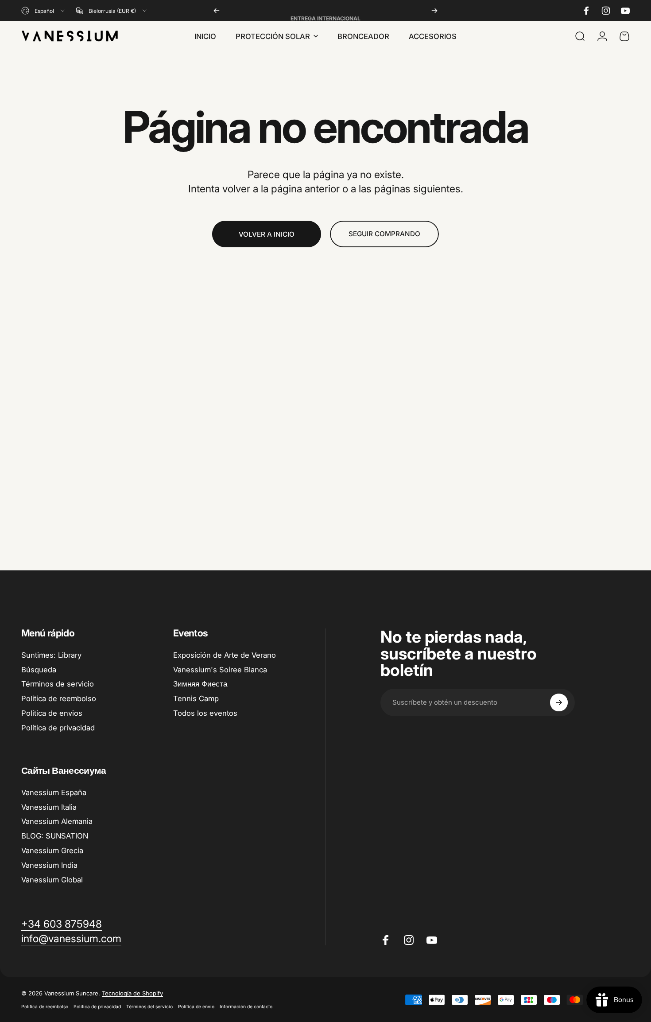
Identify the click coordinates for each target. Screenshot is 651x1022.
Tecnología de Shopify (132, 993)
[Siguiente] (434, 10)
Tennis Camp (196, 698)
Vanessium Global (52, 879)
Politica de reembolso (58, 698)
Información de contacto (246, 1007)
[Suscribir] (559, 702)
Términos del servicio (149, 1007)
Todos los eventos (205, 713)
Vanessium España (53, 792)
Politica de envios (51, 713)
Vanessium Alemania (57, 821)
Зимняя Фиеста (200, 683)
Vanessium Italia (49, 807)
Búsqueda (38, 669)
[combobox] (43, 10)
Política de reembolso (44, 1007)
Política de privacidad (58, 727)
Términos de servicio (57, 683)
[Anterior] (216, 10)
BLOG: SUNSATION (54, 835)
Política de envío (196, 1007)
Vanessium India (49, 865)
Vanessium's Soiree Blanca (220, 669)
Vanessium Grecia (52, 850)
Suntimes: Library (51, 655)
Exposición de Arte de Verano (224, 655)
